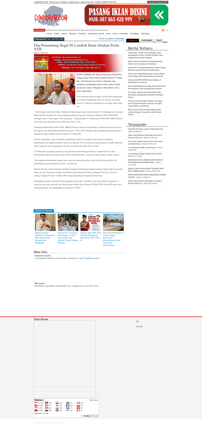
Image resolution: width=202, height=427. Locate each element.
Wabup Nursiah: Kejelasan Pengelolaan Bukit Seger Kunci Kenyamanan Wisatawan (77, 30)
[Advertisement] (84, 200)
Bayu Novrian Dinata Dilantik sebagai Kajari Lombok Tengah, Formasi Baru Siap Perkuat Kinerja (144, 112)
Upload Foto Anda (87, 2)
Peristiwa (82, 33)
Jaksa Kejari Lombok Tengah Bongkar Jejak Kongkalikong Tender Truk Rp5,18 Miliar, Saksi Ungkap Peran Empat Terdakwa (145, 55)
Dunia (115, 33)
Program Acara (73, 2)
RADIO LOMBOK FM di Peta (105, 2)
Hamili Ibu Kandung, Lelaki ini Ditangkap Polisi (145, 129)
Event (108, 33)
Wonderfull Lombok (96, 33)
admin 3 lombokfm (116, 39)
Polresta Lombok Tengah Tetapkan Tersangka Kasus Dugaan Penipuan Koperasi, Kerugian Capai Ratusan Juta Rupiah (145, 103)
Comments (132, 40)
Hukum (64, 33)
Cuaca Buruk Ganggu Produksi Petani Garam (145, 154)
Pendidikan (134, 33)
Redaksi (64, 2)
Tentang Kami (54, 2)
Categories (147, 40)
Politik (56, 33)
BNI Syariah (40, 283)
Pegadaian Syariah (43, 256)
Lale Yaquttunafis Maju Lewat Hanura (142, 148)
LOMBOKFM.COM (41, 2)
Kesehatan (123, 33)
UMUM (101, 39)
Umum (49, 33)
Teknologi (145, 33)
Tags (159, 40)
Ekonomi (73, 33)
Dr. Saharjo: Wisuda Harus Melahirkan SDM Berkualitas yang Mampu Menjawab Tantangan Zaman (145, 94)
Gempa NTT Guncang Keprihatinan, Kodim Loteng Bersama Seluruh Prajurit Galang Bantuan (68, 238)
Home (42, 33)
